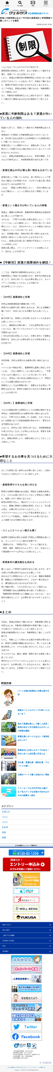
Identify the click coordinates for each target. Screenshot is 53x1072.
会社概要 (11, 1067)
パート (5, 822)
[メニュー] (45, 2)
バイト (5, 817)
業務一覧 (42, 1067)
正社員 (5, 827)
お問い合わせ (20, 1067)
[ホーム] (7, 2)
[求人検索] (20, 2)
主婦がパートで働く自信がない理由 (33, 775)
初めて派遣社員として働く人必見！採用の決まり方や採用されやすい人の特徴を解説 (33, 727)
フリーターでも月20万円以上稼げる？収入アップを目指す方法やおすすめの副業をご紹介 (33, 791)
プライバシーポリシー (32, 1067)
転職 (4, 837)
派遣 (4, 832)
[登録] (32, 2)
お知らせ (6, 811)
